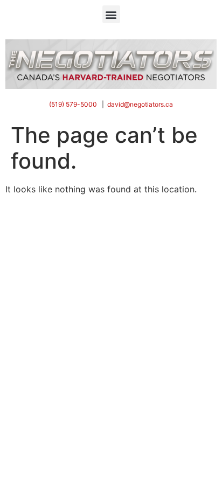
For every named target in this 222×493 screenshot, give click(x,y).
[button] (111, 14)
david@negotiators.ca (140, 104)
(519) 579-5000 (73, 104)
